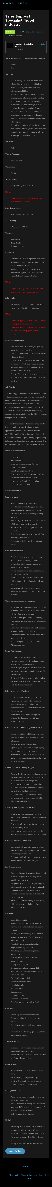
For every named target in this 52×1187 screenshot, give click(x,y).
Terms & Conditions (29, 1175)
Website (42, 44)
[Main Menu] (47, 4)
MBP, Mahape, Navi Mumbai (31, 32)
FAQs (29, 1178)
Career (41, 1175)
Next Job (26, 1166)
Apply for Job (15, 1151)
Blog (47, 1175)
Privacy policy (14, 1175)
